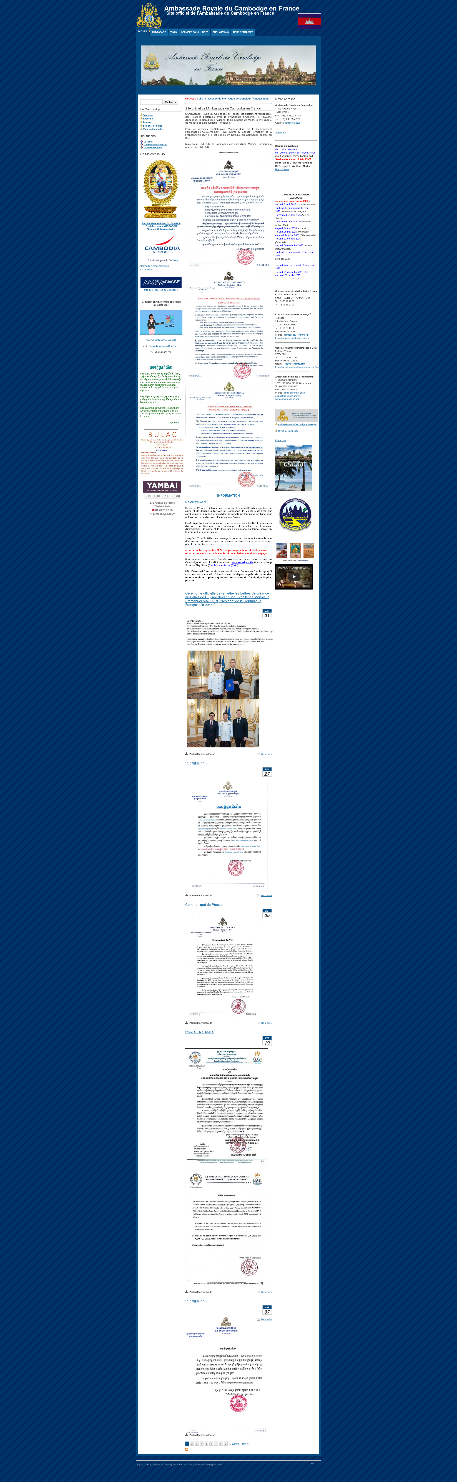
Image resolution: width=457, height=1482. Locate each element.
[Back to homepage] (149, 31)
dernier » (246, 1443)
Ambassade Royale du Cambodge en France (231, 7)
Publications (221, 32)
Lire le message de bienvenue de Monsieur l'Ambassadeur (234, 98)
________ (280, 594)
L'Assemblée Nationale (155, 144)
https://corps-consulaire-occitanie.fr (292, 338)
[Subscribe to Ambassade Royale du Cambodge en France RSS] (186, 1449)
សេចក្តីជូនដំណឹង (196, 763)
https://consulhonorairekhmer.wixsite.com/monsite (299, 366)
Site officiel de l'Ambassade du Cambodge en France (220, 13)
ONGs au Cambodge (288, 430)
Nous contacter (243, 32)
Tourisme (148, 115)
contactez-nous (292, 122)
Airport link (280, 132)
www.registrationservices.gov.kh (161, 339)
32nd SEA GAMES (199, 1031)
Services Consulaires (194, 32)
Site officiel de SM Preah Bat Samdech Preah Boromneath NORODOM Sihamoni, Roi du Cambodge (161, 226)
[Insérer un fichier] (162, 262)
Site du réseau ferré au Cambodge (161, 289)
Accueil (142, 31)
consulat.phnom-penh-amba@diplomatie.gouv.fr (290, 394)
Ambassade (159, 32)
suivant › (236, 1443)
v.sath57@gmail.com (295, 363)
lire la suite (266, 753)
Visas (173, 32)
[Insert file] (161, 286)
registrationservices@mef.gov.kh (164, 345)
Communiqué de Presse (204, 904)
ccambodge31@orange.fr (296, 334)
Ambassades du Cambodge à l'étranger (297, 424)
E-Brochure (280, 440)
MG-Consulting (166, 1465)
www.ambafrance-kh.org (287, 398)
